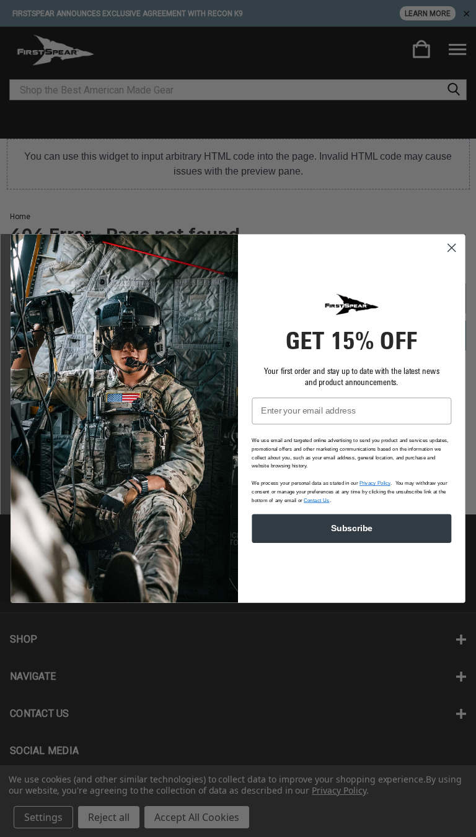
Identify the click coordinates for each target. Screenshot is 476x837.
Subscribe (351, 528)
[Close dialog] (452, 247)
